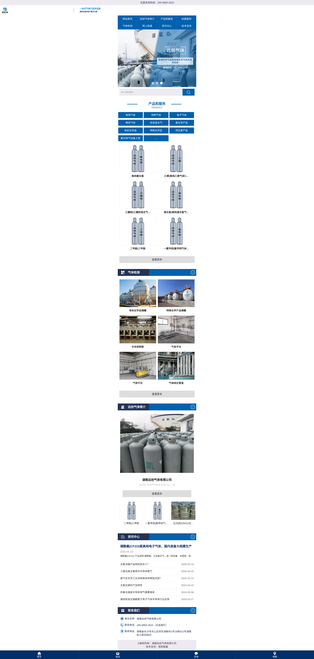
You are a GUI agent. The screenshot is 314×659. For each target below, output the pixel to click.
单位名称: (130, 618)
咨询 (196, 657)
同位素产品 (182, 130)
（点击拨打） (152, 625)
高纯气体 (130, 115)
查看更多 (157, 259)
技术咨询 (186, 26)
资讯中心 (167, 26)
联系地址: (130, 631)
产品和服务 (167, 19)
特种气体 (156, 115)
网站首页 (127, 19)
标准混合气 (156, 122)
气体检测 (127, 26)
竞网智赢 (163, 646)
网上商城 (147, 26)
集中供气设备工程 (130, 138)
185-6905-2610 (165, 2)
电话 (118, 657)
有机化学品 (130, 130)
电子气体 (182, 115)
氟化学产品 (182, 122)
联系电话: (130, 625)
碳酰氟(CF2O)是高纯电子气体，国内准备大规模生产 (156, 546)
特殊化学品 (156, 130)
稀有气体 (130, 122)
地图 (275, 657)
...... (156, 138)
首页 (39, 657)
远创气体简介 (147, 19)
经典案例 (186, 19)
